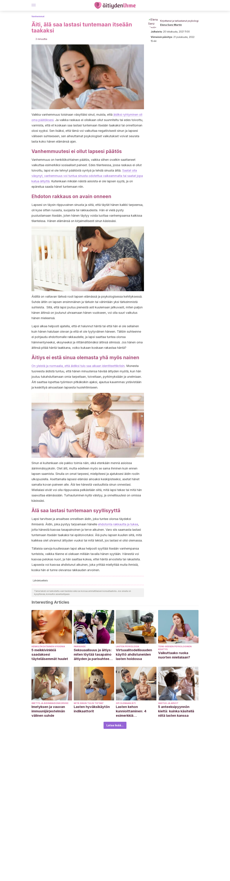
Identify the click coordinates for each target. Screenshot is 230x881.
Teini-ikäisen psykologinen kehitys (175, 648)
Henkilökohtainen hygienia (48, 646)
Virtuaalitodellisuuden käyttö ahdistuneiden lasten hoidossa (134, 654)
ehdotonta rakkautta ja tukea (118, 524)
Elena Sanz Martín (171, 24)
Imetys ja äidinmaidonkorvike (50, 703)
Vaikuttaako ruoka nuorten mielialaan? (174, 655)
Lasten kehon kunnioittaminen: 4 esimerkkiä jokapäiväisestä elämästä (131, 711)
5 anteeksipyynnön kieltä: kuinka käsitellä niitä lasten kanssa (176, 711)
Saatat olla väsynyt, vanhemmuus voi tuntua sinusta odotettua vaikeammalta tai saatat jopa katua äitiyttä (87, 176)
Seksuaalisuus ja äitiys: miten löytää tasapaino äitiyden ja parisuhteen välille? (93, 654)
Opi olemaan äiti (126, 703)
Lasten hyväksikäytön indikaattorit (92, 709)
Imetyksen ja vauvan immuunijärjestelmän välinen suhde (48, 711)
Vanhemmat (37, 16)
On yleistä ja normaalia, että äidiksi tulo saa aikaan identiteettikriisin (78, 366)
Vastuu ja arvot (168, 703)
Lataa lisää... (115, 725)
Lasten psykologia (127, 646)
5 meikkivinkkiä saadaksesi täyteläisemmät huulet (49, 654)
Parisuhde (80, 646)
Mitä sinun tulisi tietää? (89, 703)
